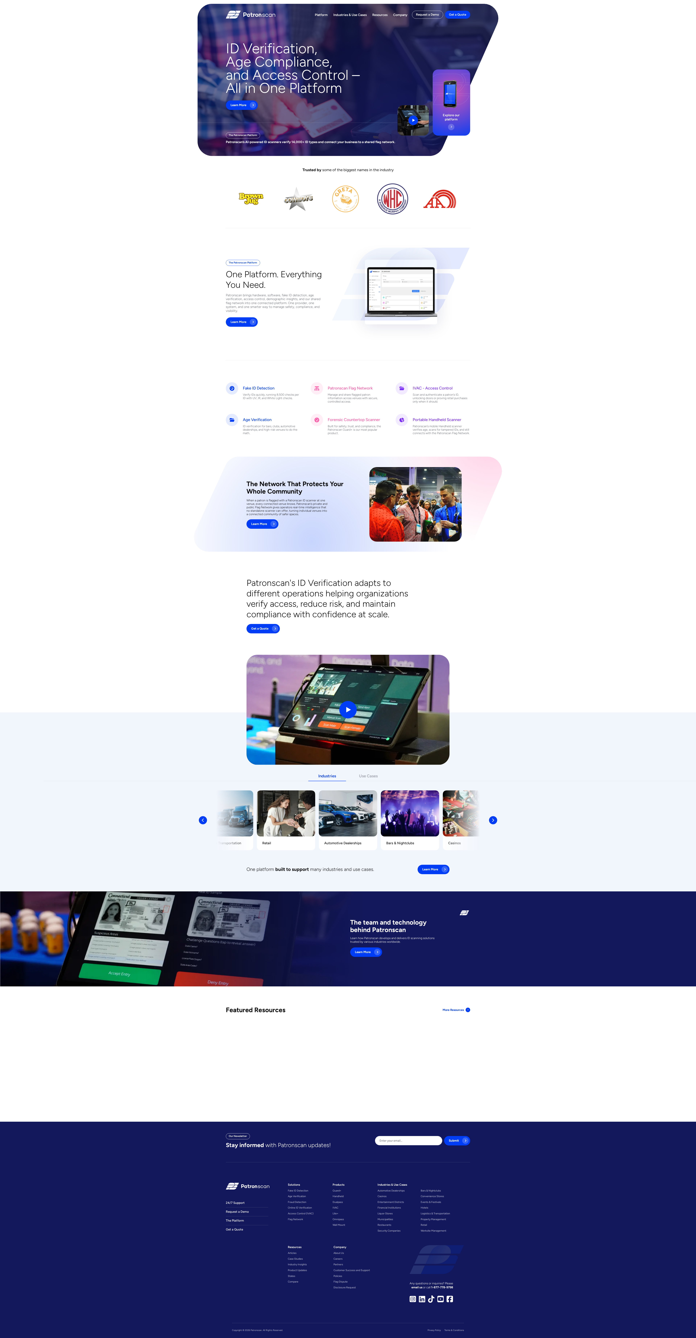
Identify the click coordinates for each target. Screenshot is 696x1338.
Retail (266, 843)
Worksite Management (433, 1230)
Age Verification (297, 1196)
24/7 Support (235, 1203)
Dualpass (338, 1202)
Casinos (82, 843)
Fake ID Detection (298, 1190)
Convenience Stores (154, 843)
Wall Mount (339, 1224)
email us (417, 1287)
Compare (293, 1281)
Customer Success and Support (352, 1270)
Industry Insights (297, 1264)
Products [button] (338, 1184)
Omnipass (338, 1219)
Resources (380, 15)
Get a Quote (457, 14)
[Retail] (286, 813)
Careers (338, 1258)
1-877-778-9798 (442, 1287)
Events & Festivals (431, 1202)
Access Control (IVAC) (301, 1213)
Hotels (424, 1207)
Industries (327, 776)
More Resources (453, 1010)
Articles (292, 1253)
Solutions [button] (294, 1184)
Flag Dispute (341, 1281)
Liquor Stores (385, 1213)
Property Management (433, 1219)
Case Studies (295, 1258)
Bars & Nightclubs (28, 843)
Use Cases (368, 776)
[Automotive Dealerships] (348, 813)
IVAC (335, 1207)
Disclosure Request (345, 1287)
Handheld (338, 1196)
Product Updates (297, 1270)
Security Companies (389, 1230)
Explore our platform (451, 117)
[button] (203, 820)
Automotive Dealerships (342, 843)
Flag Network (295, 1219)
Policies (338, 1276)
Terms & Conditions (454, 1330)
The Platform (235, 1220)
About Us (339, 1253)
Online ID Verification (300, 1207)
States (291, 1276)
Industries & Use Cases (350, 15)
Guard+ (337, 1190)
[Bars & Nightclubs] (38, 813)
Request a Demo (427, 14)
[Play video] (413, 120)
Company (400, 15)
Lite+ (335, 1213)
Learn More (238, 105)
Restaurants (384, 1224)
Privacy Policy (434, 1330)
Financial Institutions (389, 1207)
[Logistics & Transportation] (224, 813)
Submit (454, 1140)
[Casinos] (100, 813)
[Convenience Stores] (162, 813)
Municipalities (385, 1219)
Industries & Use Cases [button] (392, 1184)
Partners (338, 1264)
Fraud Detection (297, 1202)
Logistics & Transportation (220, 843)
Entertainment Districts (391, 1202)
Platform (321, 15)
